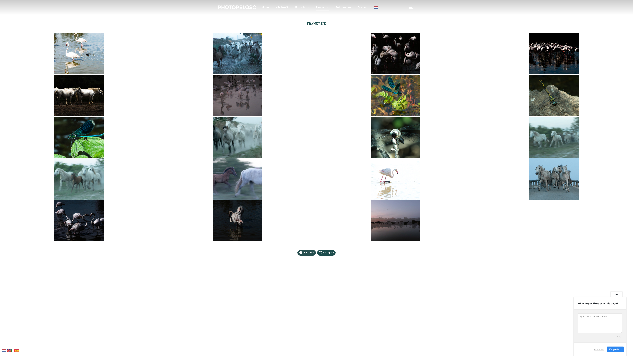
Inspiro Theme (391, 283)
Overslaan (599, 349)
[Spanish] (17, 350)
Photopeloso (237, 7)
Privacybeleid (224, 280)
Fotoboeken (343, 7)
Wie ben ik (282, 7)
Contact (363, 7)
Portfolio (300, 7)
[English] (9, 350)
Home (265, 7)
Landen (321, 7)
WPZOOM (410, 283)
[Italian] (13, 350)
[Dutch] (376, 7)
